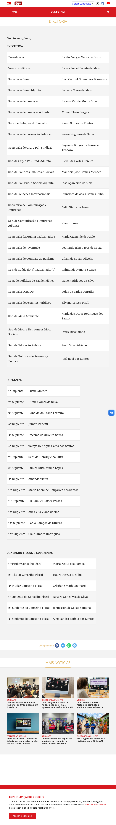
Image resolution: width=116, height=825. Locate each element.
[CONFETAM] (58, 12)
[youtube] (107, 3)
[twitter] (97, 3)
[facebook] (102, 3)
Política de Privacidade (95, 804)
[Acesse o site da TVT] (9, 4)
